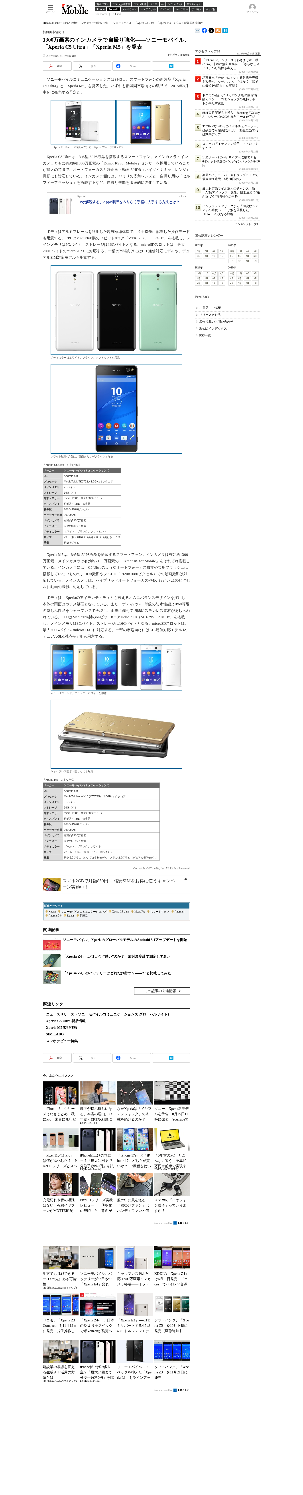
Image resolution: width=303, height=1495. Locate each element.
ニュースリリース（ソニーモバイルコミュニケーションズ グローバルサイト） (108, 1014)
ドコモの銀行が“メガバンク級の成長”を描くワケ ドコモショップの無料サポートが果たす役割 (230, 99)
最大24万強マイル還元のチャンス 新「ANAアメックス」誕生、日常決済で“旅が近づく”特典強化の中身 (231, 192)
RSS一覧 (205, 335)
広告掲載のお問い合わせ (216, 321)
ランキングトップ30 (247, 224)
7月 (206, 251)
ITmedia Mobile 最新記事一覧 (218, 30)
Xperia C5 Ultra (120, 911)
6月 (214, 251)
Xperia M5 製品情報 (61, 1027)
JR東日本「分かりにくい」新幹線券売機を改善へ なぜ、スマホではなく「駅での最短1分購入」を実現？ (230, 81)
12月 (232, 251)
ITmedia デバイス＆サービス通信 (197, 30)
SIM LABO (55, 1034)
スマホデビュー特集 (62, 1041)
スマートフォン (159, 911)
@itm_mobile (211, 29)
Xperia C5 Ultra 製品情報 (66, 1021)
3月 (206, 256)
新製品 (84, 915)
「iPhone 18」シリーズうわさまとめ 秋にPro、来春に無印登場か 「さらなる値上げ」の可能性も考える (231, 64)
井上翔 (173, 54)
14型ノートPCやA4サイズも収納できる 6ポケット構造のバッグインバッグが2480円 (231, 161)
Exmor (70, 915)
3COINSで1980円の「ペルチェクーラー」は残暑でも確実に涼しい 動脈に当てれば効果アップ (231, 130)
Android (179, 911)
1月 (222, 256)
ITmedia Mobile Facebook (204, 29)
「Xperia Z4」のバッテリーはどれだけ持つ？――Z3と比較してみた (117, 973)
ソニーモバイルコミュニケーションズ (83, 911)
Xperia (52, 911)
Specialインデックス (213, 328)
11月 (240, 251)
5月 (222, 251)
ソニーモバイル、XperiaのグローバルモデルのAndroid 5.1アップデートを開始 (125, 940)
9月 (255, 251)
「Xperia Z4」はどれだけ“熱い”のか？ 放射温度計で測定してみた (117, 956)
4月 (198, 256)
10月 (247, 251)
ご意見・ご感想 (210, 308)
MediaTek (139, 911)
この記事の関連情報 (160, 991)
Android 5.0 (55, 915)
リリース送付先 (210, 314)
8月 (198, 251)
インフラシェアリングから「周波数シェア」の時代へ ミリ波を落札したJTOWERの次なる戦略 (230, 210)
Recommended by (163, 1223)
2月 (214, 256)
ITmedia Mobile (51, 22)
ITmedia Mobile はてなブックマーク (225, 30)
